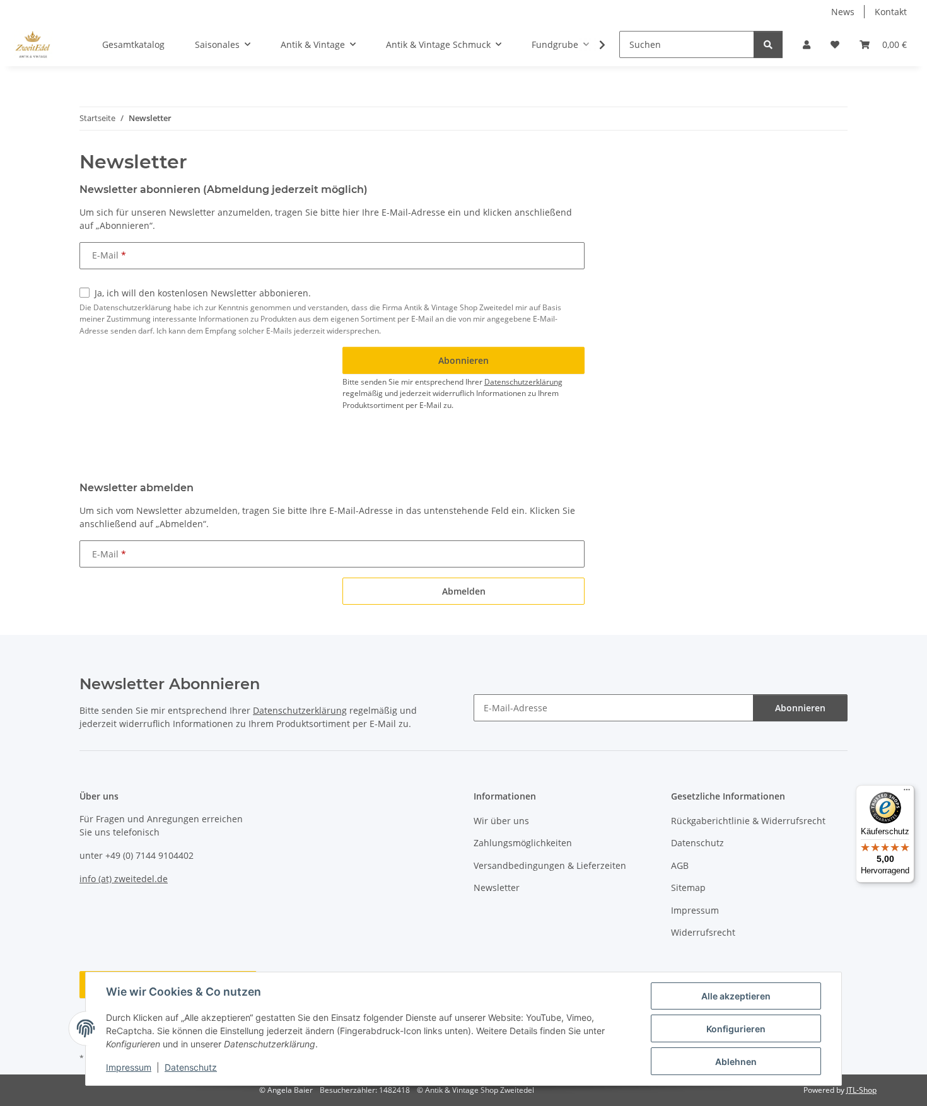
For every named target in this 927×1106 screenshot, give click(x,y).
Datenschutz (191, 1067)
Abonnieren (800, 708)
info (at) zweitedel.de (123, 879)
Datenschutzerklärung (523, 381)
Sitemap (688, 888)
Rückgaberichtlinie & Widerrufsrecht (748, 821)
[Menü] (906, 792)
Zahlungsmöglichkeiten (523, 843)
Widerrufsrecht (703, 932)
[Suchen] (768, 44)
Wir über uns (501, 821)
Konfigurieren (736, 1028)
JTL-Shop (861, 1090)
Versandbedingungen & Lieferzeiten (550, 865)
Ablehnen (736, 1061)
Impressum (128, 1067)
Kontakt (891, 12)
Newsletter (497, 888)
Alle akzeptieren (736, 996)
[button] (806, 44)
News (842, 12)
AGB (680, 865)
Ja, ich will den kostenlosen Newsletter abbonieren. (203, 293)
